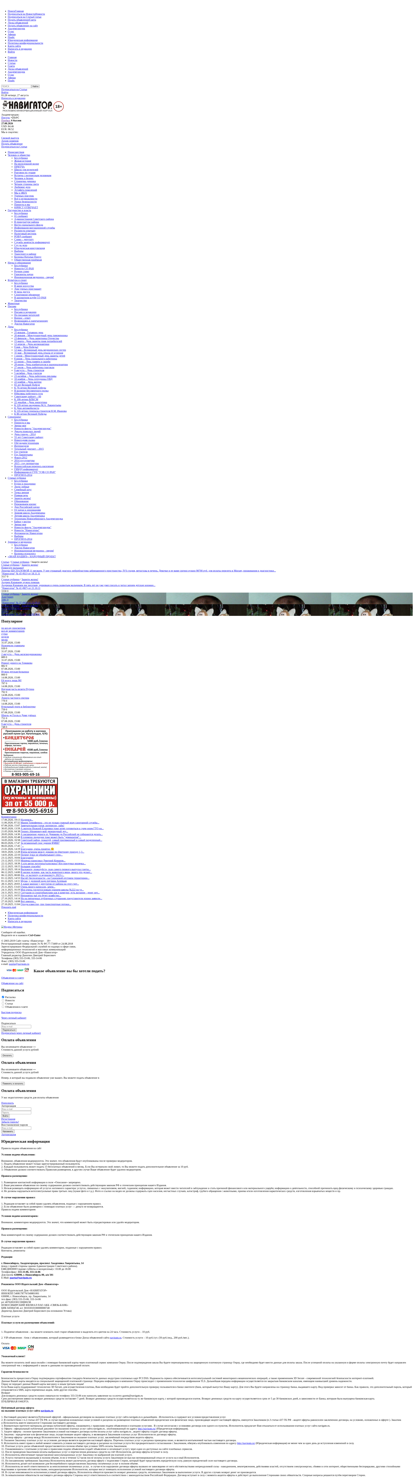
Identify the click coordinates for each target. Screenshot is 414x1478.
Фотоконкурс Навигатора (28, 533)
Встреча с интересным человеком (32, 175)
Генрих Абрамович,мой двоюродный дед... (44, 831)
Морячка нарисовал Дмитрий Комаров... (43, 860)
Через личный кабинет (13, 1017)
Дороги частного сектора (15, 697)
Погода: (5, 117)
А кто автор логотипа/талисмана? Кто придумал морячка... (53, 863)
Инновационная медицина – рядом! (34, 277)
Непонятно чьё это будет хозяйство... (41, 895)
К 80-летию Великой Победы (30, 414)
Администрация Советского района (34, 219)
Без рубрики (21, 158)
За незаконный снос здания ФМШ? (40, 843)
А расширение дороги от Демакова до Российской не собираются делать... (62, 834)
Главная (19, 11)
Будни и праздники (25, 483)
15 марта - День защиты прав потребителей (38, 341)
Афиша (12, 34)
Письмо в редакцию (25, 312)
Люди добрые (21, 486)
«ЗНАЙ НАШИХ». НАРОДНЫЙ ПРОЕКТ (32, 556)
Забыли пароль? (10, 1122)
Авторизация (8, 1134)
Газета (32, 19)
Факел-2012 (20, 457)
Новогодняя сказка (24, 440)
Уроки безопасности (25, 201)
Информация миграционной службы (34, 227)
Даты (11, 326)
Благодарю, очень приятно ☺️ (37, 849)
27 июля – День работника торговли (34, 367)
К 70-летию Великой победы (30, 387)
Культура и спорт (17, 280)
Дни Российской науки (27, 507)
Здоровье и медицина (20, 542)
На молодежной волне (26, 163)
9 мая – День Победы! (26, 347)
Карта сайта (14, 46)
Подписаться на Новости (21, 14)
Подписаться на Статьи (21, 17)
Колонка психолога (25, 553)
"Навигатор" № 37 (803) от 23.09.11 (20, 602)
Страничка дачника (25, 181)
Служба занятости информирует (32, 242)
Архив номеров (10, 140)
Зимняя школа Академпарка (29, 512)
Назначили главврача (13, 645)
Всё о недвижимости (25, 198)
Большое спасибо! (31, 866)
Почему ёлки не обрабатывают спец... (42, 854)
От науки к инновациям (27, 510)
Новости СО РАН (24, 268)
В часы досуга (22, 291)
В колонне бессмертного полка (31, 390)
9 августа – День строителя (29, 370)
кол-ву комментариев (13, 631)
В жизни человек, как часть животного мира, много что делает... (56, 872)
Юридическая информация (23, 40)
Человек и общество (19, 155)
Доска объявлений (18, 22)
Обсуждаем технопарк (26, 443)
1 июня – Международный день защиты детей (39, 355)
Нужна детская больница (15, 671)
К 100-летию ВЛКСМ (26, 399)
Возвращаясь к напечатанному (31, 320)
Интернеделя (21, 446)
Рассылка (10, 997)
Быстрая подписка (11, 1012)
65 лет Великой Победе (27, 384)
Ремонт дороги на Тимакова (16, 663)
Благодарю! (27, 857)
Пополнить (7, 1103)
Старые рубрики (17, 478)
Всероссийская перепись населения (34, 466)
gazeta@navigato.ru (19, 964)
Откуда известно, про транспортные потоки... (46, 904)
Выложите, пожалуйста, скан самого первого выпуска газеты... (56, 869)
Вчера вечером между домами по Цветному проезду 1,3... (52, 852)
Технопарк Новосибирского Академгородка (38, 518)
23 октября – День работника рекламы (35, 376)
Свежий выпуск (10, 138)
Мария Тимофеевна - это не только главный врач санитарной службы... (60, 822)
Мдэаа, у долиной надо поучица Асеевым (44, 881)
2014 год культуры (24, 460)
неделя (5, 636)
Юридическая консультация (29, 248)
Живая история (22, 160)
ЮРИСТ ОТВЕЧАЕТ (26, 207)
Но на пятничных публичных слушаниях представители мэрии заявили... (61, 898)
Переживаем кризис (25, 504)
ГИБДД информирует (26, 469)
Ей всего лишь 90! (11, 680)
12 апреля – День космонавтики (31, 344)
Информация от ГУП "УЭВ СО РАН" (35, 472)
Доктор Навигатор (24, 323)
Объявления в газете (16, 1006)
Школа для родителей (26, 169)
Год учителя (20, 451)
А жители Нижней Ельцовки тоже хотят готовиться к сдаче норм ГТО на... (62, 828)
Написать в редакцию (20, 49)
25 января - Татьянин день (28, 332)
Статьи (37, 17)
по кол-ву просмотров (13, 628)
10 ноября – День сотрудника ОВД (33, 379)
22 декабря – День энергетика (30, 402)
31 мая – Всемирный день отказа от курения (38, 352)
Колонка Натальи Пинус (27, 256)
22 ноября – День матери (28, 382)
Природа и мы (22, 204)
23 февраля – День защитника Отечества (36, 338)
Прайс (11, 37)
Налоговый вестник (25, 233)
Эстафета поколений (25, 190)
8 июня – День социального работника (35, 358)
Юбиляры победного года (28, 393)
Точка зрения (21, 492)
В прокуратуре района (26, 222)
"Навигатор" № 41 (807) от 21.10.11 (20, 588)
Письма (12, 306)
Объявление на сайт (12, 983)
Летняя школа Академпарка (29, 515)
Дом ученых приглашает (27, 288)
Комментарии (8, 816)
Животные (14, 303)
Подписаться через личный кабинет (21, 1033)
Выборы (18, 251)
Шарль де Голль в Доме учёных (18, 715)
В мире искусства (24, 286)
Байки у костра (22, 521)
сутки (4, 634)
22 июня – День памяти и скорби (32, 361)
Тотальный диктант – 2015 (29, 448)
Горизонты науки (23, 274)
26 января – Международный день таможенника (41, 335)
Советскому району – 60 (27, 396)
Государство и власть (19, 210)
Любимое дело (22, 187)
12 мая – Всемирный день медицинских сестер (40, 350)
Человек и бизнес (23, 178)
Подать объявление (18, 19)
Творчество (20, 300)
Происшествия (16, 152)
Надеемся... (27, 819)
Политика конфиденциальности (25, 43)
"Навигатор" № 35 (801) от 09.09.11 (20, 614)
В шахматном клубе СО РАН (30, 297)
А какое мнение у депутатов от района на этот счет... (50, 884)
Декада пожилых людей (27, 431)
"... (22, 846)
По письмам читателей (26, 315)
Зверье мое (20, 425)
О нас (11, 31)
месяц (4, 639)
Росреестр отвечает (24, 230)
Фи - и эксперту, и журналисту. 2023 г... (42, 875)
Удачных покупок (24, 195)
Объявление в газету (12, 977)
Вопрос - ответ (22, 318)
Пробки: (6, 120)
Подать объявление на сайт (23, 25)
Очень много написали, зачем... (38, 886)
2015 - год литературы (26, 463)
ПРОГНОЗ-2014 (23, 475)
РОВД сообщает (23, 236)
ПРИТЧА (19, 166)
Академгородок (16, 28)
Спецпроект (14, 416)
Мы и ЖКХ (20, 192)
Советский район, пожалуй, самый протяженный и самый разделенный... (61, 840)
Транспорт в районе (25, 254)
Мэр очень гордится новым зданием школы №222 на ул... (52, 889)
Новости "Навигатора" (27, 530)
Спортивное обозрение (27, 294)
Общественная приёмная (28, 259)
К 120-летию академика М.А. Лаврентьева (37, 405)
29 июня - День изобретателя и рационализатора (41, 364)
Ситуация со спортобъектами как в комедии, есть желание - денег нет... (60, 892)
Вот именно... (28, 901)
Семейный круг (23, 489)
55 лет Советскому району (28, 437)
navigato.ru (115, 1337)
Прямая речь (21, 495)
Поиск (11, 11)
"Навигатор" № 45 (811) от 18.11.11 (20, 573)
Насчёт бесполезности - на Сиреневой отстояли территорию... (55, 878)
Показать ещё (8, 907)
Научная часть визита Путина (17, 689)
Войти (11, 51)
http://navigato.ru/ (147, 1428)
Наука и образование (19, 262)
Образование (21, 501)
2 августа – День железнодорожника (21, 654)
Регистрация (8, 1119)
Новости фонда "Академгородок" (32, 428)
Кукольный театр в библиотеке (18, 706)
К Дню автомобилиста (26, 408)
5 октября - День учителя (28, 373)
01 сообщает (21, 216)
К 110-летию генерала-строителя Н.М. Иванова (40, 411)
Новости (40, 14)
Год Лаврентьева (23, 454)
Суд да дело (20, 245)
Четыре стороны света (26, 184)
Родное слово (21, 271)
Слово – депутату (24, 239)
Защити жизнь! (22, 498)
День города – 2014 (25, 434)
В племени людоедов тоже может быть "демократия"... (51, 837)
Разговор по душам (24, 172)
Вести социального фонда (28, 224)
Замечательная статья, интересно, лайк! (42, 825)
